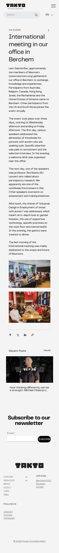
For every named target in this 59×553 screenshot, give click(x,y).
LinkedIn (8, 512)
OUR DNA (8, 477)
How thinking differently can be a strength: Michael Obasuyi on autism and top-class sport (29, 389)
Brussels (40, 484)
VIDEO (7, 488)
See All (47, 351)
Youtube (7, 515)
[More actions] (48, 30)
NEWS (6, 484)
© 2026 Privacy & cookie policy (29, 541)
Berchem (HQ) (43, 481)
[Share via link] (32, 334)
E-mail (11, 433)
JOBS (6, 491)
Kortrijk (39, 487)
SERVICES (9, 481)
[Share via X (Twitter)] (17, 334)
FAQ (6, 495)
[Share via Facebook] (10, 334)
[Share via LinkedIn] (25, 334)
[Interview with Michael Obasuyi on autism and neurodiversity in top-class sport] (29, 369)
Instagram (9, 518)
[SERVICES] (26, 481)
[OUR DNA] (26, 477)
